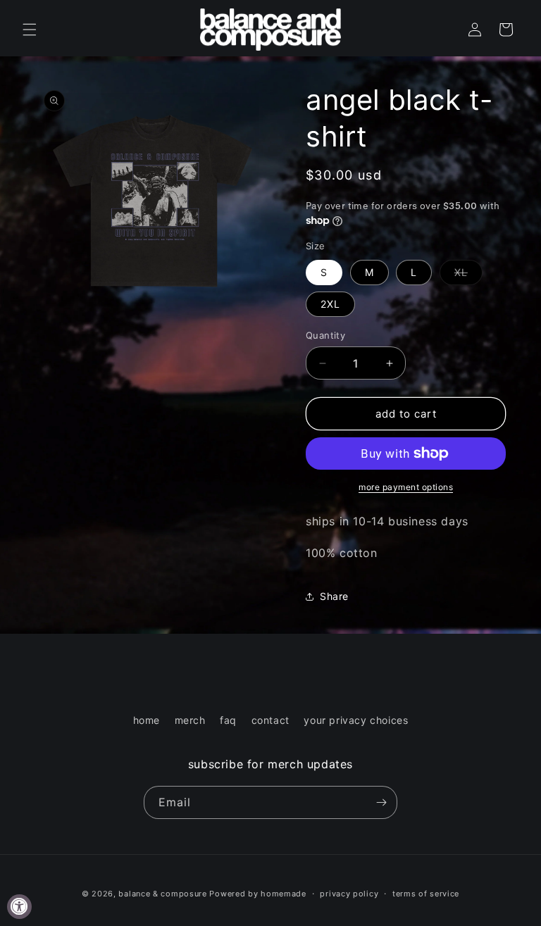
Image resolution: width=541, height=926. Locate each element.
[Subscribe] (381, 802)
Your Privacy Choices (356, 720)
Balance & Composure (162, 894)
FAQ (228, 720)
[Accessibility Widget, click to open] (19, 906)
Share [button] (334, 596)
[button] (29, 29)
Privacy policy (349, 894)
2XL (330, 304)
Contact (270, 720)
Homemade (283, 894)
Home (146, 720)
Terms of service (425, 894)
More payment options (406, 487)
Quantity (325, 335)
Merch (190, 720)
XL (468, 275)
